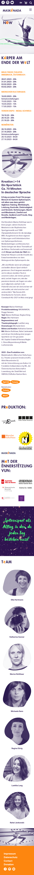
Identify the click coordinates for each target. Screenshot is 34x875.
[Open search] (31, 3)
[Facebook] (3, 3)
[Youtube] (12, 3)
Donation (9, 864)
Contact (8, 861)
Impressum (10, 854)
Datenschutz (10, 857)
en (21, 3)
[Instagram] (7, 3)
